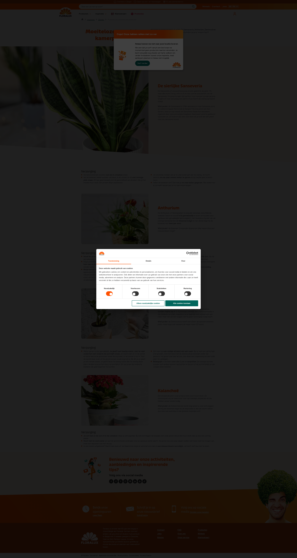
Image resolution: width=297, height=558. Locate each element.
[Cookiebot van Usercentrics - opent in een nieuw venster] (188, 253)
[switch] (135, 293)
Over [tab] (183, 261)
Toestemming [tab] (113, 261)
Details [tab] (148, 261)
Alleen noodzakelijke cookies (148, 303)
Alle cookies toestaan (181, 303)
